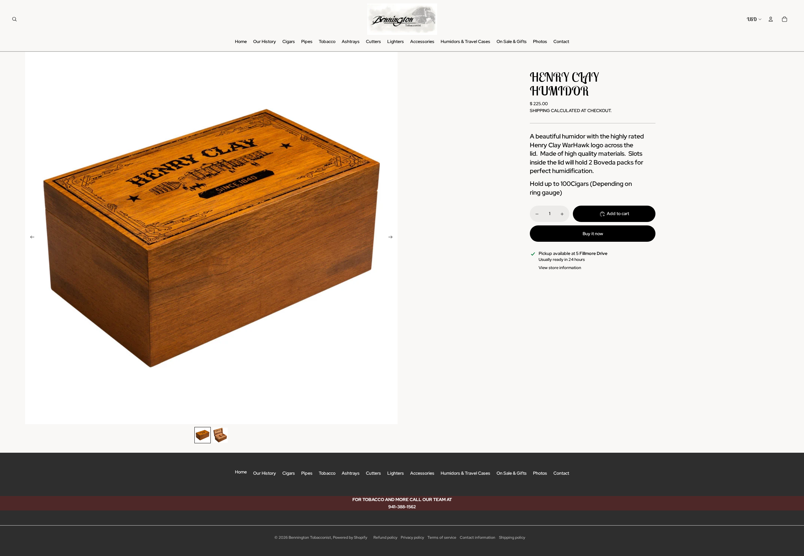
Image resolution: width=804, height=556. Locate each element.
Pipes (306, 473)
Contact (561, 473)
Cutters (373, 473)
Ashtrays (351, 473)
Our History (264, 473)
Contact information (477, 537)
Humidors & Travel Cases (465, 473)
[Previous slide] (30, 238)
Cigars (288, 473)
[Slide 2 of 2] (220, 435)
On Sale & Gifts (512, 473)
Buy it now (593, 233)
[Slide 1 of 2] (202, 435)
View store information (560, 267)
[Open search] (14, 19)
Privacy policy (412, 537)
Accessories (422, 473)
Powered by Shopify (350, 537)
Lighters (395, 473)
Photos (540, 473)
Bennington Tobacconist (310, 537)
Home (241, 472)
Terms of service (441, 537)
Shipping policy (512, 537)
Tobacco (327, 473)
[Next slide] (392, 238)
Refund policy (385, 537)
